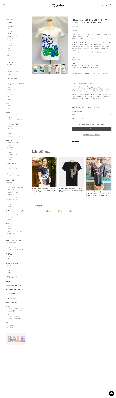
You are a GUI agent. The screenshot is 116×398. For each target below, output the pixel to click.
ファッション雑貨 (11, 78)
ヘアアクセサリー (12, 69)
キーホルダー (11, 96)
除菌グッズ (11, 272)
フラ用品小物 (11, 233)
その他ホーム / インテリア (14, 136)
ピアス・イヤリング (13, 67)
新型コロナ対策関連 (12, 263)
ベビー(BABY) (11, 298)
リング (9, 74)
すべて (37, 211)
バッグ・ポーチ (12, 217)
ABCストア (11, 189)
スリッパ (10, 159)
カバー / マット (12, 131)
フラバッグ (11, 105)
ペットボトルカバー (13, 171)
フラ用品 (9, 224)
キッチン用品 (11, 128)
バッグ (9, 80)
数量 (73, 118)
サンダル (10, 43)
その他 (9, 99)
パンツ (9, 58)
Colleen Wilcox (12, 242)
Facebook (11, 327)
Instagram (11, 325)
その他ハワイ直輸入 (13, 192)
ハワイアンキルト (11, 302)
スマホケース (11, 147)
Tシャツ (10, 31)
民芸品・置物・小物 (13, 142)
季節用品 (9, 254)
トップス (10, 53)
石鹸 (9, 270)
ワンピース (11, 206)
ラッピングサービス (77, 111)
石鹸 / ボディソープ (13, 117)
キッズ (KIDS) (11, 294)
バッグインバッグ (12, 168)
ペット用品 (11, 150)
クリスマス (11, 256)
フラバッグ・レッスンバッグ (15, 231)
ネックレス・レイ (12, 64)
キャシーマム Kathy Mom (14, 285)
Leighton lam (12, 245)
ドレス (9, 33)
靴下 (9, 92)
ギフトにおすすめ (11, 277)
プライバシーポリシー (13, 316)
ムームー (10, 204)
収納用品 (10, 133)
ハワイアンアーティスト (13, 240)
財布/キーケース (12, 87)
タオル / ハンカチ (12, 89)
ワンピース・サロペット (14, 36)
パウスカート (11, 173)
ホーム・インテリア (12, 124)
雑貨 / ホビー (10, 140)
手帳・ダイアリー (12, 259)
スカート (10, 48)
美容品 (8, 112)
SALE (8, 281)
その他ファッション (13, 41)
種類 (73, 107)
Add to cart (91, 129)
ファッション (10, 26)
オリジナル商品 (11, 164)
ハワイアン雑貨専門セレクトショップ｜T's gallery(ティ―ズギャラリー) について (16, 310)
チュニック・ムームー (13, 50)
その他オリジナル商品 (13, 176)
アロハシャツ (11, 28)
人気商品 (9, 22)
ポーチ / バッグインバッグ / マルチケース (17, 84)
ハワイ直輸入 (10, 180)
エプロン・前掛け (12, 45)
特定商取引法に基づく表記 (14, 318)
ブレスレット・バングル (14, 71)
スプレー (10, 268)
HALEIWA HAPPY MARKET (16, 289)
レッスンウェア (12, 38)
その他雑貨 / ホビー (13, 154)
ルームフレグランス (13, 126)
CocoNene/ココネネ (13, 199)
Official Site (11, 330)
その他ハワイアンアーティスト (15, 249)
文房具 (9, 145)
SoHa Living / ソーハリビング (15, 211)
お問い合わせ (11, 314)
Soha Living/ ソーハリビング (15, 187)
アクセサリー (10, 62)
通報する (83, 141)
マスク (9, 265)
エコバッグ (11, 108)
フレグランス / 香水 (13, 115)
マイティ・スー (12, 247)
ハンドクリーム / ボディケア (15, 119)
